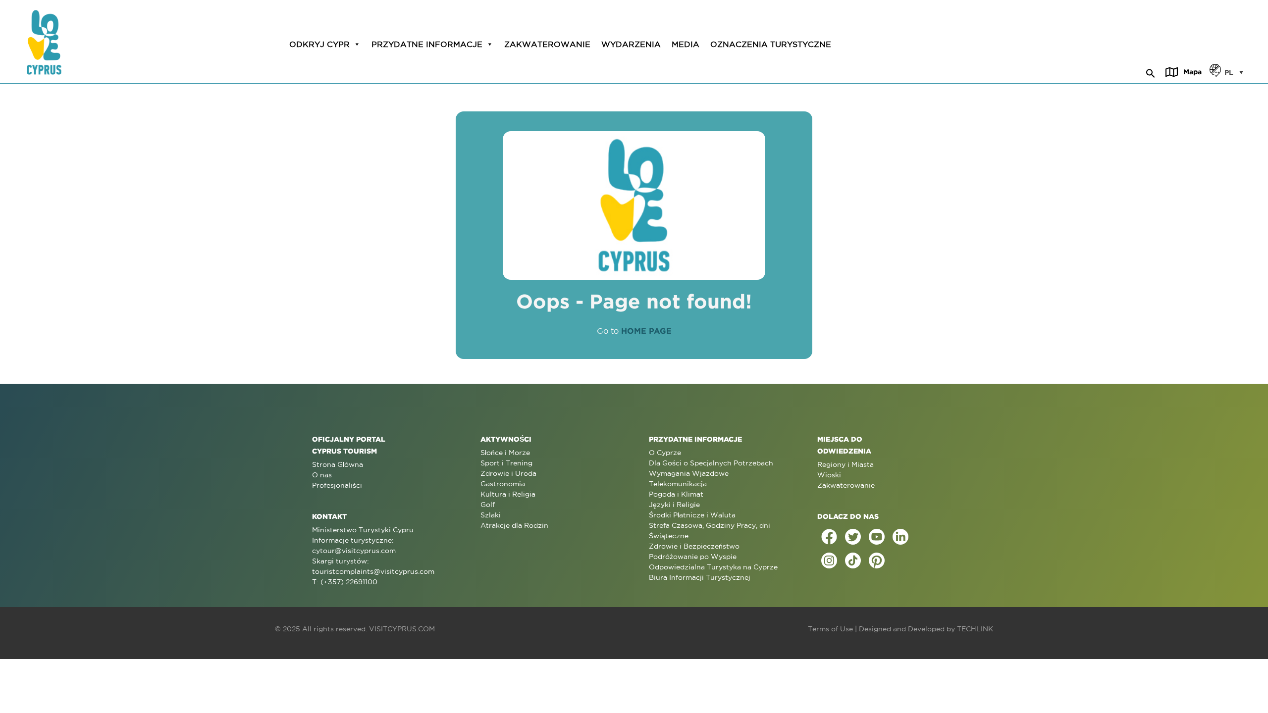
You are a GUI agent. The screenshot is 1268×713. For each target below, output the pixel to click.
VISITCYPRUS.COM (402, 629)
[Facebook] (829, 537)
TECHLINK (975, 629)
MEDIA (685, 44)
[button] (1151, 72)
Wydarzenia (631, 44)
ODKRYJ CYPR (319, 44)
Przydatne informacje (426, 44)
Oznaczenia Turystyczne (770, 44)
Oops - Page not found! (634, 301)
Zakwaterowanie (547, 44)
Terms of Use (830, 629)
